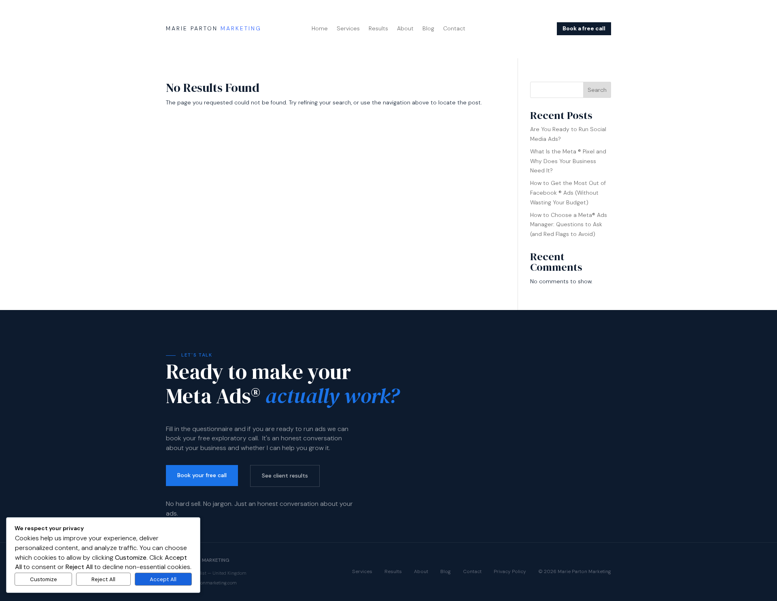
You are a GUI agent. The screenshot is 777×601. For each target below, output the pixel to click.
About (405, 28)
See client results (285, 475)
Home (320, 28)
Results (378, 28)
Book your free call (202, 475)
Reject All (103, 579)
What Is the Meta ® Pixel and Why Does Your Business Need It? (568, 161)
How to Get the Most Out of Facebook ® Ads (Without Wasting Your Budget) (568, 192)
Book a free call (584, 28)
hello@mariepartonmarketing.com (201, 583)
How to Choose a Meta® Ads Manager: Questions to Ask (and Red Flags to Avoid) (568, 224)
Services (348, 28)
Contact (454, 28)
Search (597, 89)
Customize (43, 579)
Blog (428, 28)
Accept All (163, 579)
